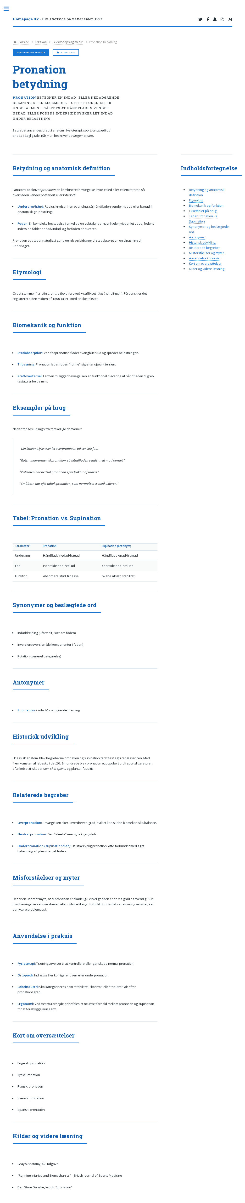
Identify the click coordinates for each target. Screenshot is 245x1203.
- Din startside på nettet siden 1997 (57, 19)
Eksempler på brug (203, 211)
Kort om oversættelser (205, 263)
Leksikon (41, 42)
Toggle (8, 9)
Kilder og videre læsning (206, 269)
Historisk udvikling (202, 242)
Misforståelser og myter (206, 253)
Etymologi (196, 200)
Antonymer (197, 237)
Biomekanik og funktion (206, 205)
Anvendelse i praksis (204, 258)
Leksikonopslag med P (68, 42)
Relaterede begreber (204, 247)
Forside (23, 42)
